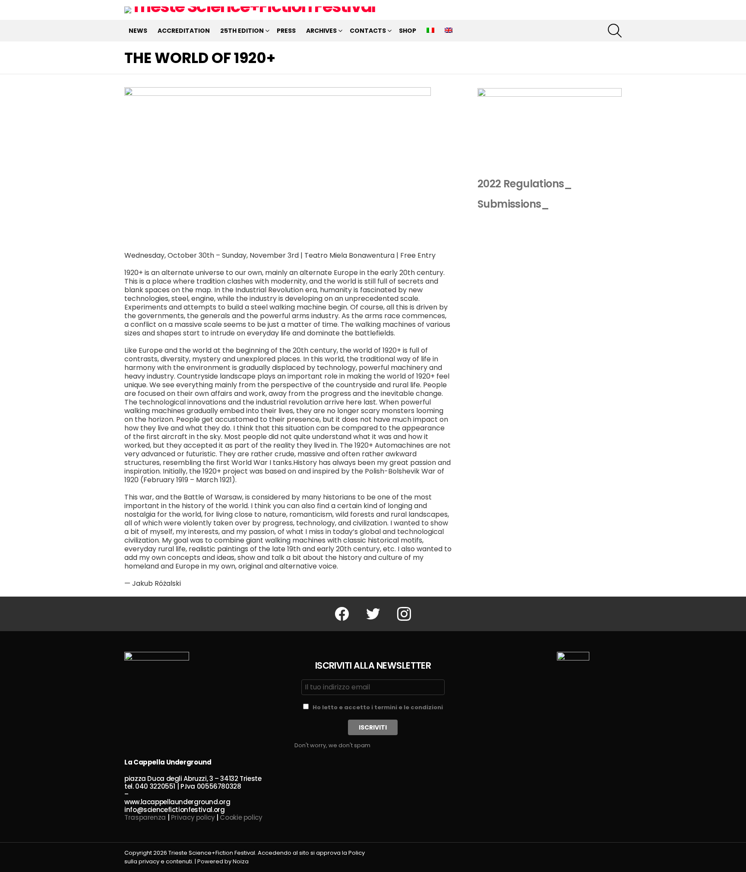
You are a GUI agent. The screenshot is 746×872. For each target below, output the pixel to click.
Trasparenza (145, 817)
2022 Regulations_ (524, 184)
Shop (407, 30)
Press (286, 30)
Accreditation (184, 30)
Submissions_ (513, 204)
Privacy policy (193, 817)
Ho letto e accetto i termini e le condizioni (378, 707)
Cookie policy (241, 817)
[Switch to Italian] (430, 30)
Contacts (368, 30)
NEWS (138, 30)
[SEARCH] (615, 30)
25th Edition (242, 30)
